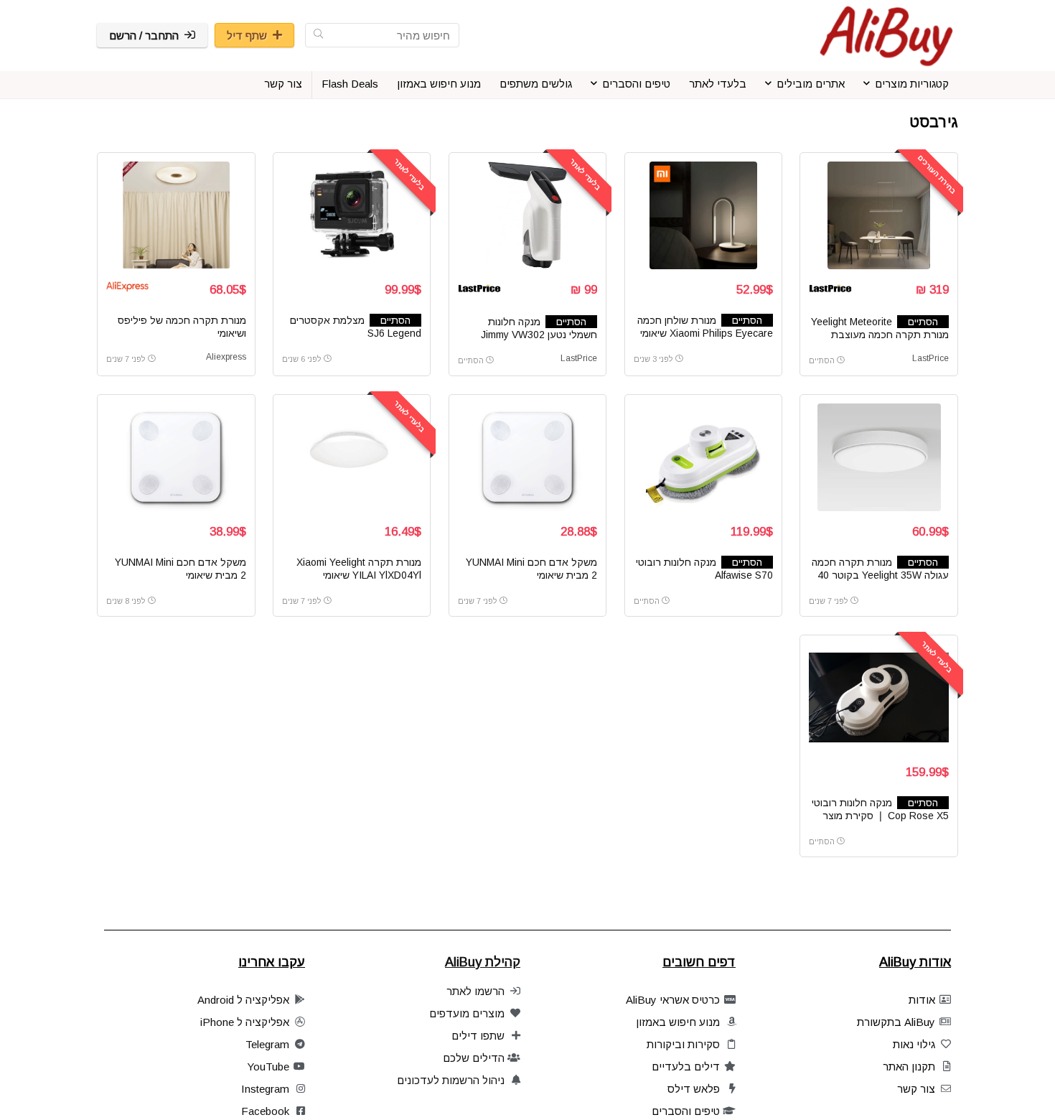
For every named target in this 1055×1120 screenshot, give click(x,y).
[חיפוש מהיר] (318, 35)
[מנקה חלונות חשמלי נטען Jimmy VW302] (527, 215)
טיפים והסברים (636, 84)
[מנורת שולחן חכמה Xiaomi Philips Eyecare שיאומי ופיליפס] (703, 215)
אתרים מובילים (811, 84)
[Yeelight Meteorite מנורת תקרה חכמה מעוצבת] (878, 215)
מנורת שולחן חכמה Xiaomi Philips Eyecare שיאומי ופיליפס (705, 333)
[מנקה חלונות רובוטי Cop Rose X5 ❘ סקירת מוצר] (878, 698)
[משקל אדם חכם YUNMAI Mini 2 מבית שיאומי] (527, 457)
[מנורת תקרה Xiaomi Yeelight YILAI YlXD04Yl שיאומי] (351, 457)
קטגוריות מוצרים (912, 84)
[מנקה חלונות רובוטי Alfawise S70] (703, 457)
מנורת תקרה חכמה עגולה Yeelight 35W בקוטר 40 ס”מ (880, 575)
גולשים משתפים (536, 84)
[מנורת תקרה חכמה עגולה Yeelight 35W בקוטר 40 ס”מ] (878, 457)
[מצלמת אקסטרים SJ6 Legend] (351, 215)
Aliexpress (226, 357)
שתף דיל (247, 35)
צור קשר (283, 84)
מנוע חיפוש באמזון (439, 84)
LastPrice (930, 358)
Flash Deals (350, 84)
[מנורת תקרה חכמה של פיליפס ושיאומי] (175, 215)
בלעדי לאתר (717, 84)
